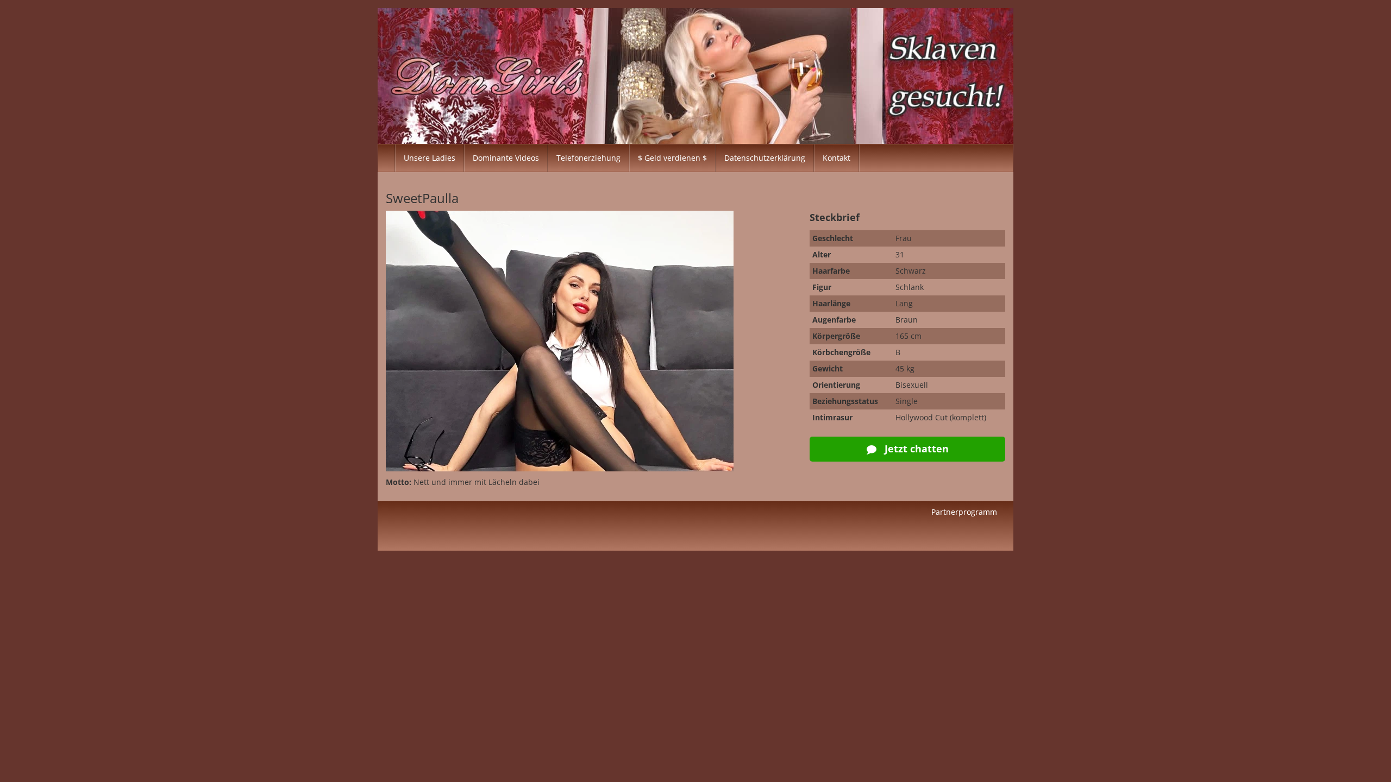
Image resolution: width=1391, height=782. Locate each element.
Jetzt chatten (915, 448)
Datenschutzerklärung (764, 158)
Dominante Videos (506, 158)
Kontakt (836, 158)
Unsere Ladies (429, 158)
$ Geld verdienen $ (672, 158)
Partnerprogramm (964, 512)
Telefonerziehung (588, 158)
